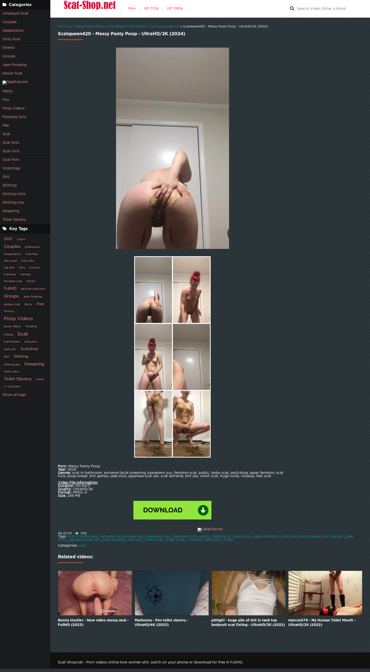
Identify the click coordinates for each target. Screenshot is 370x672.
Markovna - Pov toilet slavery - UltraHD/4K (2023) (162, 622)
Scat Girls (11, 151)
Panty (8, 91)
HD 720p (151, 8)
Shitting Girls (14, 194)
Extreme (10, 274)
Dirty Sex (27, 261)
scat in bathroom (83, 536)
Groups (9, 56)
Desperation (13, 30)
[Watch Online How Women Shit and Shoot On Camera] (89, 9)
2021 (8, 239)
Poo (6, 99)
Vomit (40, 379)
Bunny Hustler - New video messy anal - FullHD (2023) (93, 622)
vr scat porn (12, 386)
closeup (195, 539)
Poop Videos (14, 108)
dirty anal (10, 261)
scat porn (31, 342)
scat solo (10, 349)
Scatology (11, 168)
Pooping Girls (14, 117)
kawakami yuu (157, 536)
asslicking (242, 536)
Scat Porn (11, 159)
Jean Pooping (14, 64)
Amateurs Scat (15, 13)
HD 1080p (175, 8)
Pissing (9, 311)
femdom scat (13, 281)
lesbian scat (12, 304)
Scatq (228, 539)
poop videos (12, 326)
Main (132, 8)
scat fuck (290, 536)
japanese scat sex (84, 539)
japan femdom (266, 536)
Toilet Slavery (14, 219)
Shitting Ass (13, 202)
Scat (6, 134)
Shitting (10, 185)
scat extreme (114, 539)
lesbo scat (222, 536)
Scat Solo (11, 142)
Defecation (32, 247)
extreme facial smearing (121, 536)
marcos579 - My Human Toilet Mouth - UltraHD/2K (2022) (322, 622)
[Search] (292, 9)
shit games (333, 536)
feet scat (212, 539)
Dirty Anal (11, 39)
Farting (25, 274)
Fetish (30, 281)
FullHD (10, 288)
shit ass (134, 539)
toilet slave (11, 371)
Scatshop (29, 349)
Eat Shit (9, 268)
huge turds (175, 539)
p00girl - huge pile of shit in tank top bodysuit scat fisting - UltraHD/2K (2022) (248, 622)
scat (82, 545)
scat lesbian (12, 342)
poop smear (311, 536)
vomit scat (153, 539)
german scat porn (33, 289)
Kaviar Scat (12, 73)
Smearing (11, 211)
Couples (10, 22)
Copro (21, 239)
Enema (8, 47)
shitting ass (12, 364)
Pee (6, 125)
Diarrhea (31, 254)
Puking (8, 334)
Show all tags (14, 394)
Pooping (30, 326)
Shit (6, 176)
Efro (22, 268)
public (204, 536)
